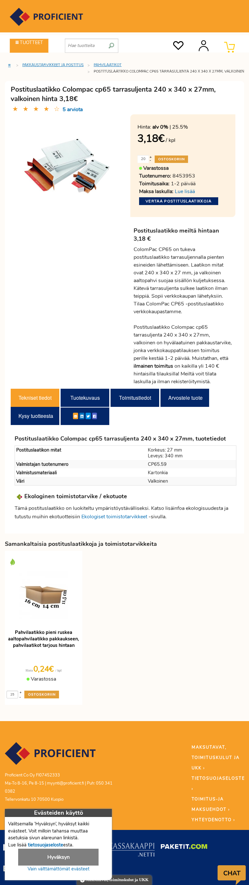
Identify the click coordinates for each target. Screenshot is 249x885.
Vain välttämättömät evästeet (58, 869)
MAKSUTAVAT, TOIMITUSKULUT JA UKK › (216, 757)
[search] (111, 43)
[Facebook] (94, 416)
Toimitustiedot (135, 397)
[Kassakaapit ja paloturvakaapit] (131, 851)
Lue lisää (185, 191)
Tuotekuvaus (85, 397)
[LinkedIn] (81, 416)
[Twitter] (88, 416)
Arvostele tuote (185, 397)
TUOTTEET (30, 42)
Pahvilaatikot (108, 65)
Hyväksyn (58, 857)
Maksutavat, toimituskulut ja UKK (116, 880)
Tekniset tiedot (35, 397)
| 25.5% (170, 127)
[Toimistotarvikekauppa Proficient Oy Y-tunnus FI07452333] (50, 756)
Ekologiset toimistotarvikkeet (114, 516)
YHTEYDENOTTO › (213, 820)
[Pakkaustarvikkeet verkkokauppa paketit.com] (184, 848)
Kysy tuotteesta (35, 416)
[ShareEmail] (75, 416)
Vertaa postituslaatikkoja (179, 201)
